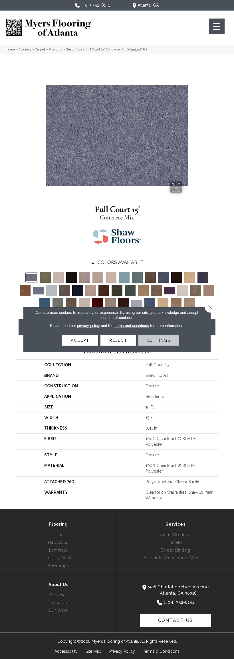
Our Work (58, 610)
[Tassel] (189, 303)
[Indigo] (45, 303)
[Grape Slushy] (169, 290)
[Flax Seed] (90, 290)
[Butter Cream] (111, 277)
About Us (58, 585)
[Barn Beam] (98, 277)
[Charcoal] (163, 277)
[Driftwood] (64, 290)
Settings (158, 340)
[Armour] (71, 277)
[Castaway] (137, 277)
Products (55, 49)
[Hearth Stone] (195, 290)
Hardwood (58, 542)
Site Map (93, 651)
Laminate (58, 550)
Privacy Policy (122, 651)
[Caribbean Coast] (124, 277)
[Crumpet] (189, 277)
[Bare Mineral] (84, 277)
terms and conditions (131, 326)
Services (175, 524)
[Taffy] (176, 303)
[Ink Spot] (58, 303)
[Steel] (150, 303)
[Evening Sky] (77, 290)
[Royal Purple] (123, 303)
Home (10, 49)
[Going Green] (130, 290)
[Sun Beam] (163, 303)
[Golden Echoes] (143, 290)
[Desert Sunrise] (25, 290)
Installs (175, 542)
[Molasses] (71, 303)
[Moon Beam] (84, 303)
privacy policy (88, 326)
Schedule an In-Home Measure (176, 558)
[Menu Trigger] (217, 26)
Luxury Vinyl (58, 558)
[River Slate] (110, 303)
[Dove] (51, 290)
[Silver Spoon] (136, 304)
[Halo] (182, 290)
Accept (80, 340)
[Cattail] (150, 277)
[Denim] (203, 277)
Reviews (58, 595)
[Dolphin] (38, 290)
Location (58, 602)
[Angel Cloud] (58, 277)
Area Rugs (58, 565)
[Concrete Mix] (31, 277)
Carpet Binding (175, 550)
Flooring (25, 49)
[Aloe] (45, 277)
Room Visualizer (175, 534)
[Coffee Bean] (176, 277)
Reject (118, 340)
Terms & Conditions (161, 651)
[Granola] (156, 290)
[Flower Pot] (104, 290)
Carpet (40, 49)
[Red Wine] (97, 303)
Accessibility (66, 651)
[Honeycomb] (209, 290)
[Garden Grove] (117, 290)
